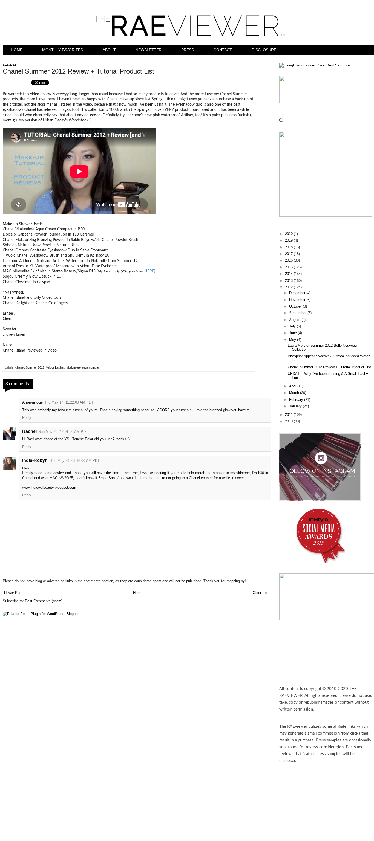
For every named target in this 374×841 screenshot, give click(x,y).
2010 (289, 421)
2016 (289, 260)
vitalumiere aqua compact (83, 367)
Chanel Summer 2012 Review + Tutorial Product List (329, 367)
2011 (289, 415)
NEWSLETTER (149, 50)
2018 (289, 247)
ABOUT (109, 50)
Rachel (29, 431)
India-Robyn (35, 460)
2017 (289, 254)
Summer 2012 (35, 367)
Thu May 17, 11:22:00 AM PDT (68, 402)
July (293, 326)
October (296, 306)
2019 (289, 240)
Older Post (261, 593)
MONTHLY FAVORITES (62, 50)
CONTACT (223, 50)
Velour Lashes (55, 367)
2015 (289, 267)
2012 (289, 287)
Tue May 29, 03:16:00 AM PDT (75, 461)
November (297, 300)
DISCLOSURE (264, 50)
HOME (16, 50)
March (294, 393)
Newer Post (13, 593)
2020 (289, 234)
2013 (289, 281)
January (296, 406)
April (293, 386)
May (293, 340)
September (298, 313)
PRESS (187, 50)
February (296, 400)
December (297, 293)
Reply (26, 418)
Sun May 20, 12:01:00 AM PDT (63, 432)
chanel (19, 367)
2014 (289, 274)
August (295, 320)
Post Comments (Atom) (43, 601)
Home (137, 593)
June (293, 333)
